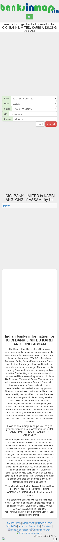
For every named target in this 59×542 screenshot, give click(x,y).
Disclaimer (46, 526)
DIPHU (6, 205)
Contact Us (34, 526)
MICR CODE (28, 523)
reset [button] (40, 124)
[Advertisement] (29, 63)
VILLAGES (12, 526)
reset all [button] (51, 124)
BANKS (10, 523)
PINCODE (41, 523)
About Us (22, 526)
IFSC (18, 523)
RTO (50, 523)
